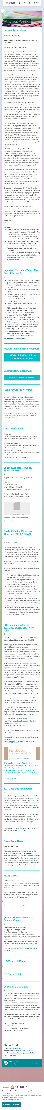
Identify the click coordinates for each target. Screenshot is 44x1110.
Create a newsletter (11, 1104)
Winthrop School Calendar (16, 338)
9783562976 (13, 1055)
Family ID (33, 721)
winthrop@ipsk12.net (15, 1048)
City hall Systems (21, 719)
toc (2, 10)
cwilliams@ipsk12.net (18, 830)
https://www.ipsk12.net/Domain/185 (22, 1051)
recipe (31, 858)
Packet (18, 723)
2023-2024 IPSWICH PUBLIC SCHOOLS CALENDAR (22, 357)
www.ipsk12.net (29, 819)
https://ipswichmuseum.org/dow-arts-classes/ (23, 948)
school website (18, 819)
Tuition (23, 726)
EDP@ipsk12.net (13, 742)
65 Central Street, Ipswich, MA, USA (23, 1053)
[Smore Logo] (11, 3)
